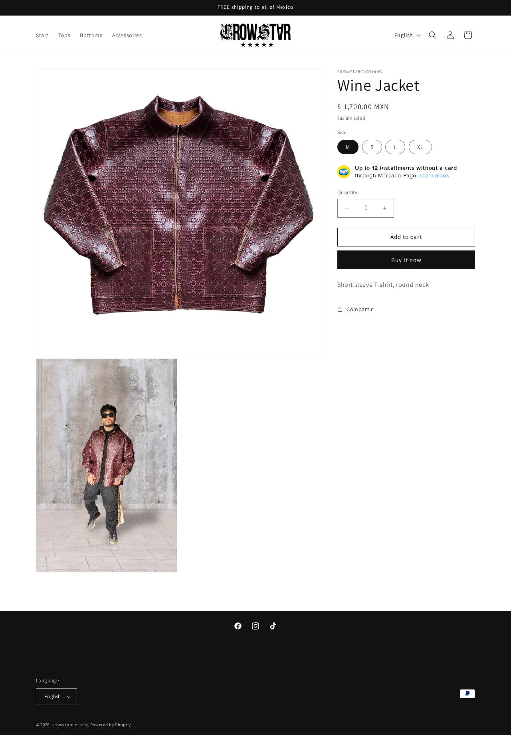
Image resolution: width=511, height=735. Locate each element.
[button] (433, 35)
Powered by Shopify (110, 724)
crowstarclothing (70, 724)
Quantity (347, 192)
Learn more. (434, 175)
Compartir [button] (360, 309)
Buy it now (406, 259)
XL (420, 147)
